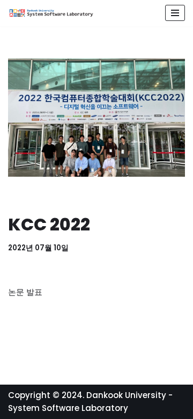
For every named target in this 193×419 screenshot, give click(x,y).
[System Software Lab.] (51, 13)
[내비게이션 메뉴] (175, 13)
